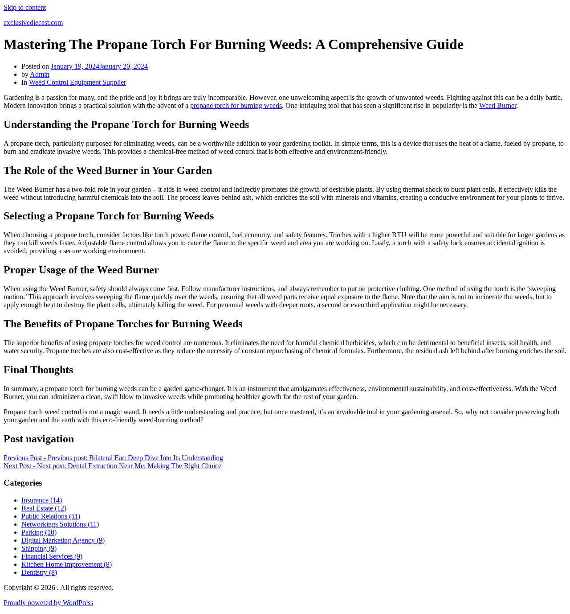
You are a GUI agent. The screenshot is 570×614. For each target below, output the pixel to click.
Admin (39, 74)
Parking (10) (39, 532)
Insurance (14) (41, 500)
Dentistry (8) (39, 572)
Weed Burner (497, 105)
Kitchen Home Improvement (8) (66, 564)
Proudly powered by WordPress (48, 602)
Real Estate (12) (43, 508)
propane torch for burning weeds (236, 105)
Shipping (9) (39, 548)
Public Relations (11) (50, 516)
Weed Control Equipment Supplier (77, 82)
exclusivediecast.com (33, 22)
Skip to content (25, 7)
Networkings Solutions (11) (60, 524)
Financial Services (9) (51, 556)
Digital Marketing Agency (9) (63, 540)
